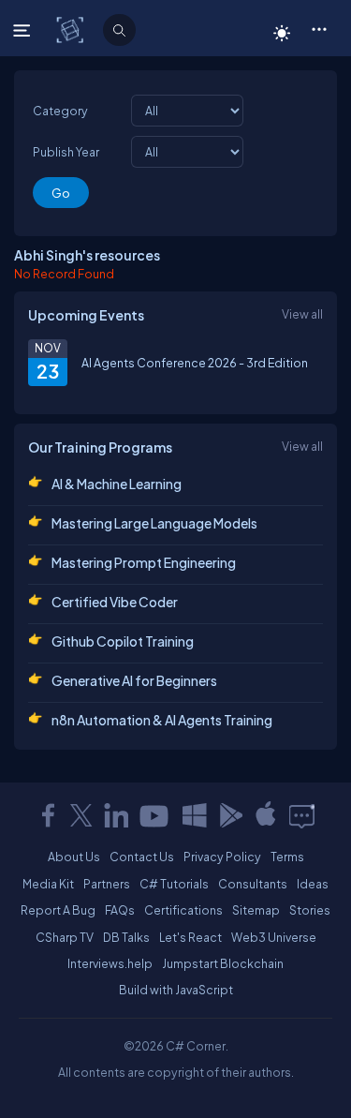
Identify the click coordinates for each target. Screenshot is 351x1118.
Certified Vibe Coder (114, 601)
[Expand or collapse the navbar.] (23, 30)
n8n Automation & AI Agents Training (161, 719)
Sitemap (256, 909)
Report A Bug (58, 909)
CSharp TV (65, 937)
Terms (287, 856)
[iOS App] (266, 815)
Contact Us (142, 856)
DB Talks (126, 937)
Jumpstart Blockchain (223, 963)
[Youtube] (155, 815)
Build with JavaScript (176, 989)
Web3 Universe (273, 937)
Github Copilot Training (122, 641)
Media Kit (48, 883)
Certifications (183, 909)
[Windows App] (195, 815)
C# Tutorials (174, 883)
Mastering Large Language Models (154, 522)
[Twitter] (81, 815)
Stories (309, 909)
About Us (74, 856)
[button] (318, 28)
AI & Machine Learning (116, 483)
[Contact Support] (301, 815)
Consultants (252, 883)
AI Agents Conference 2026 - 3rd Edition (194, 362)
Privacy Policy (222, 856)
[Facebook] (48, 815)
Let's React (190, 937)
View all (302, 313)
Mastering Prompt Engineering (143, 562)
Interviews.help (110, 963)
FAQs (120, 909)
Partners (106, 883)
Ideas (313, 883)
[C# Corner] (71, 29)
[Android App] (230, 815)
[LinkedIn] (116, 815)
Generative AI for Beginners (134, 680)
